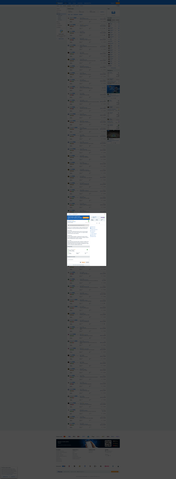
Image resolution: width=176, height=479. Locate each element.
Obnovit (83, 262)
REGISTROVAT (85, 217)
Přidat (87, 262)
